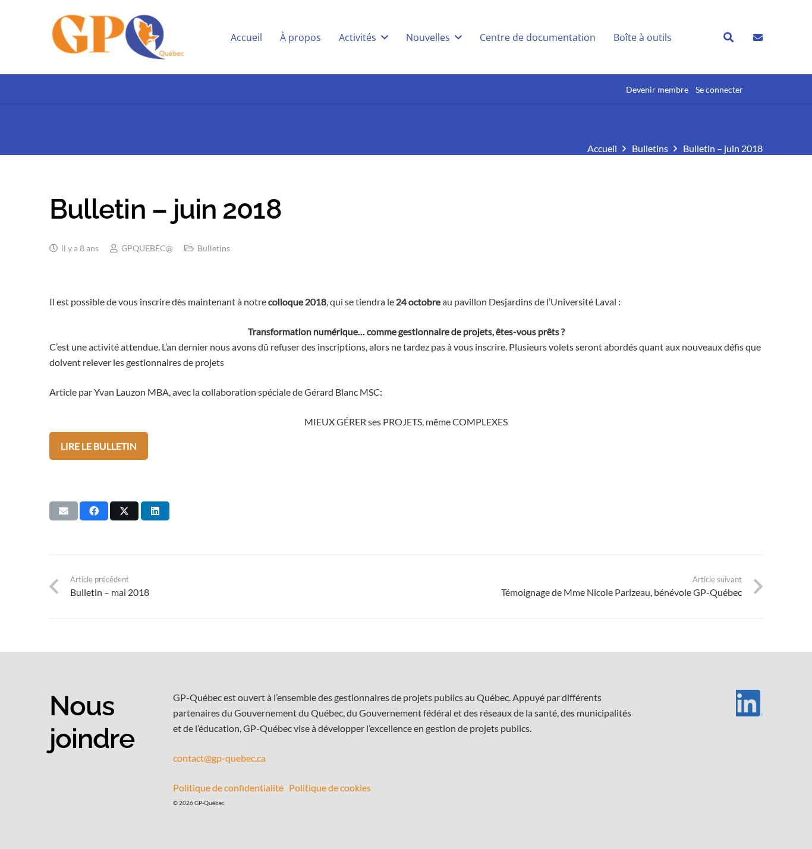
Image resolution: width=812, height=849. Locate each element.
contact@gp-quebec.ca (219, 757)
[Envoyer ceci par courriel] (63, 510)
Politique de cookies (330, 787)
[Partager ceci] (94, 510)
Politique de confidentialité (228, 787)
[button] (728, 37)
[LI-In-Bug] (715, 703)
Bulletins (213, 248)
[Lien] (758, 36)
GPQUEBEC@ (147, 248)
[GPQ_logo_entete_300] (117, 37)
